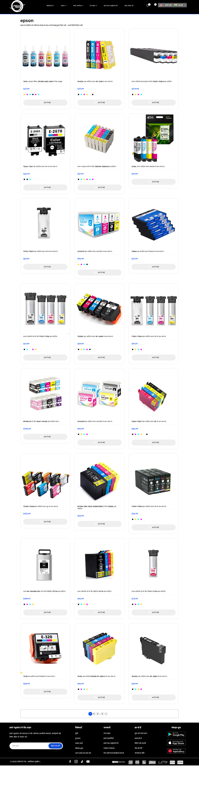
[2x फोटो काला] (90, 349)
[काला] (132, 94)
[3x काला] (78, 604)
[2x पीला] (24, 94)
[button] (172, 5)
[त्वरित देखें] (24, 37)
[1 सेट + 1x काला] (92, 94)
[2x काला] (33, 94)
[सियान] (141, 94)
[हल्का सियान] (81, 179)
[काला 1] (30, 349)
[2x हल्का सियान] (38, 94)
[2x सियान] (30, 94)
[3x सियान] (81, 604)
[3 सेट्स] (98, 94)
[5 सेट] (44, 179)
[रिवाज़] (70, 762)
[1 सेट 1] (41, 349)
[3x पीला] (84, 604)
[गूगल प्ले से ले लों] (176, 734)
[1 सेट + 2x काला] (147, 434)
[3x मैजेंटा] (87, 604)
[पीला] (135, 94)
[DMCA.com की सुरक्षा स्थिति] (118, 762)
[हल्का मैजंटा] (87, 179)
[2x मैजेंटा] (27, 94)
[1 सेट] (41, 94)
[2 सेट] (95, 94)
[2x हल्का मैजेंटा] (35, 94)
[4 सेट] (41, 179)
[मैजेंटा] (138, 94)
